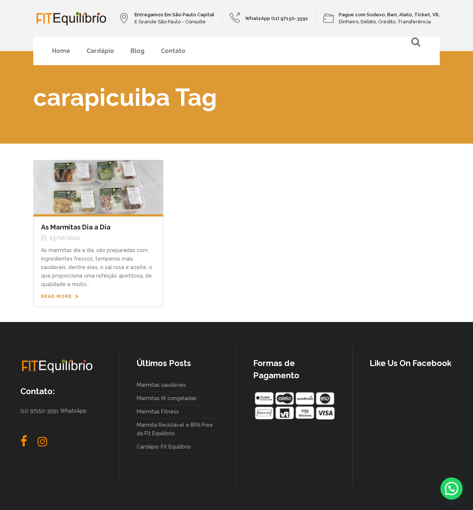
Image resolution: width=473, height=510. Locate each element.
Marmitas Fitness (158, 412)
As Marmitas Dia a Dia (75, 227)
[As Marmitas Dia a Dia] (98, 186)
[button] (451, 488)
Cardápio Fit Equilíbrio (164, 447)
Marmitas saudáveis (161, 385)
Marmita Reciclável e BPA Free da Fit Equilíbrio (175, 429)
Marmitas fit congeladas (167, 398)
